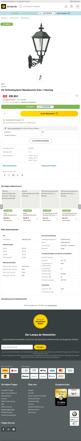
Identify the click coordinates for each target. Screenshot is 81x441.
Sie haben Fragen (7, 390)
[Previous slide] (36, 77)
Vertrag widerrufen (7, 409)
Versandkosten (16, 102)
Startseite (4, 18)
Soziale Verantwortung (36, 407)
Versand (4, 398)
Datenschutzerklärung (52, 357)
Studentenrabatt (34, 398)
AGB (2, 404)
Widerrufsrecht (6, 407)
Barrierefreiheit (33, 409)
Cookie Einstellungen (8, 415)
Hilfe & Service (75, 1)
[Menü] (78, 411)
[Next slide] (44, 77)
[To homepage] (9, 6)
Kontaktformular (40, 355)
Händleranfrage (33, 401)
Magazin (31, 390)
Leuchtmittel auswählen (40, 141)
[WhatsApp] (17, 175)
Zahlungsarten (6, 396)
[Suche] (20, 6)
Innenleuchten (13, 18)
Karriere (31, 404)
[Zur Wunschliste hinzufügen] (77, 96)
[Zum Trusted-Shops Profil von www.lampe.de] (67, 397)
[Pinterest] (13, 175)
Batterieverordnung (8, 401)
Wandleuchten (25, 18)
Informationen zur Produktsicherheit (14, 299)
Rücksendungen (7, 412)
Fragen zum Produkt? (48, 166)
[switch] (74, 423)
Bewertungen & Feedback (37, 396)
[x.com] (9, 175)
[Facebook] (4, 175)
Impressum (32, 412)
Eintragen (40, 347)
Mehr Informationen (10, 166)
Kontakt (31, 393)
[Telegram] (22, 175)
